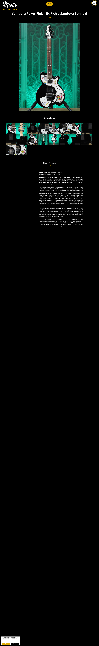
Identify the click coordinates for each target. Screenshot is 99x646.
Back (49, 4)
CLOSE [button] (14, 643)
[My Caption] (11, 128)
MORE (6, 643)
